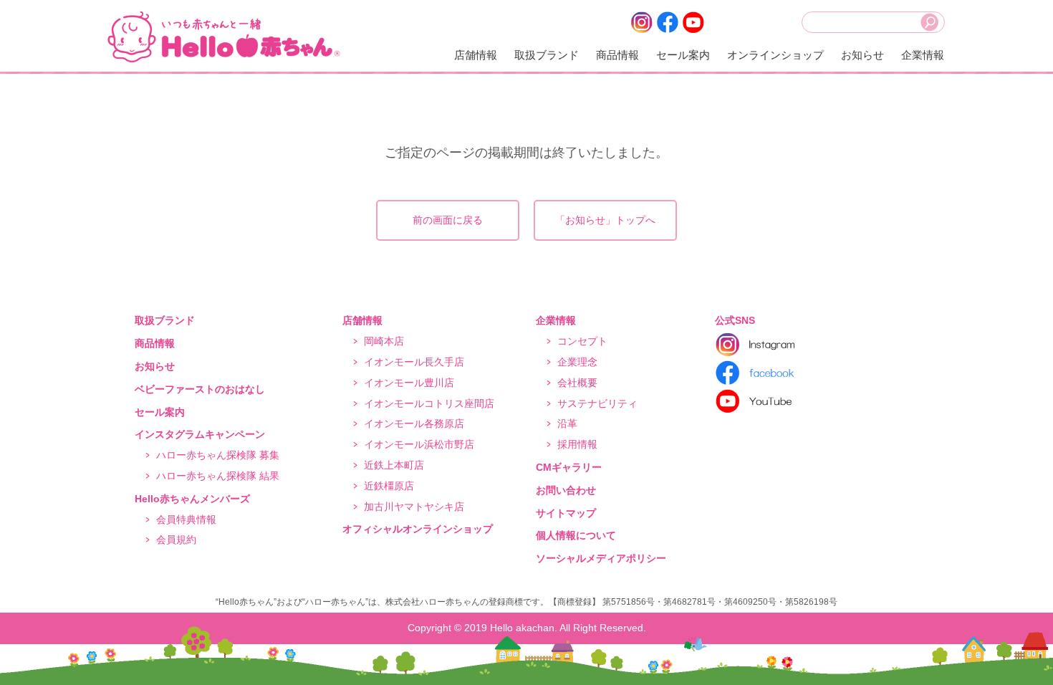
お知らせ (862, 55)
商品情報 (617, 55)
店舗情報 (475, 55)
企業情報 (922, 55)
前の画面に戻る (448, 220)
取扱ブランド (546, 55)
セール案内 (683, 55)
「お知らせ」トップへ (605, 220)
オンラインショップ (775, 55)
